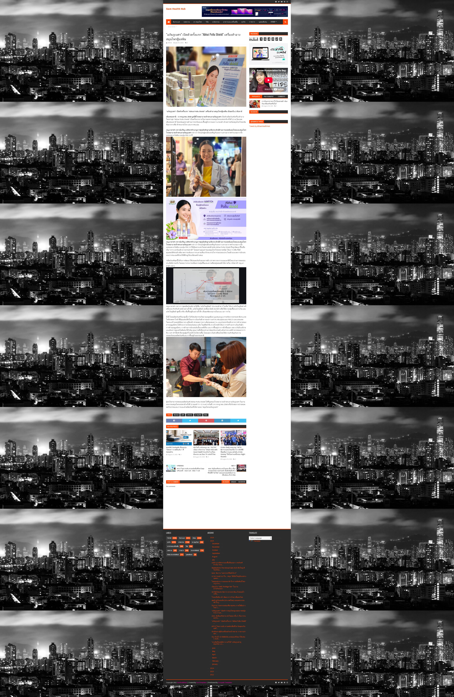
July (213, 560)
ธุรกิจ (243, 21)
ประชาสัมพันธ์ (195, 550)
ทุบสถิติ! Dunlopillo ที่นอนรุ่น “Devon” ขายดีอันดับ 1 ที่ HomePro (176, 449)
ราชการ (252, 21)
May (214, 651)
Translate (257, 541)
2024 (212, 668)
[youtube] (281, 2)
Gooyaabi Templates (225, 682)
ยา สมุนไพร (198, 21)
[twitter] (279, 2)
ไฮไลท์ (169, 538)
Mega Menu (171, 26)
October (215, 550)
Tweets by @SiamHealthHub (259, 126)
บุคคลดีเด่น (263, 21)
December (216, 544)
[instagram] (287, 2)
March (214, 658)
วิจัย (207, 21)
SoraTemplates (201, 682)
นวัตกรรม (215, 21)
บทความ (187, 21)
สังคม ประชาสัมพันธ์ (173, 554)
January (215, 664)
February (215, 661)
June (214, 648)
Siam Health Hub (176, 8)
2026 (212, 538)
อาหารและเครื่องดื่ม (230, 21)
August (215, 557)
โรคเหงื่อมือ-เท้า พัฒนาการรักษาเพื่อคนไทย (227, 597)
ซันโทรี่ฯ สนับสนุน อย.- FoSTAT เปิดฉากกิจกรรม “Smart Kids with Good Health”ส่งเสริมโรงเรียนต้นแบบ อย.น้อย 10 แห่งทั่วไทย (205, 450)
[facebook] (276, 2)
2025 (212, 541)
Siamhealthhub (182, 682)
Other (273, 21)
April (214, 654)
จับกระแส (176, 21)
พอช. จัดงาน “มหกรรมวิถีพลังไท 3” (224, 573)
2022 (212, 675)
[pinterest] (284, 2)
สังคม (205, 415)
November (216, 547)
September (216, 553)
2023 (212, 671)
